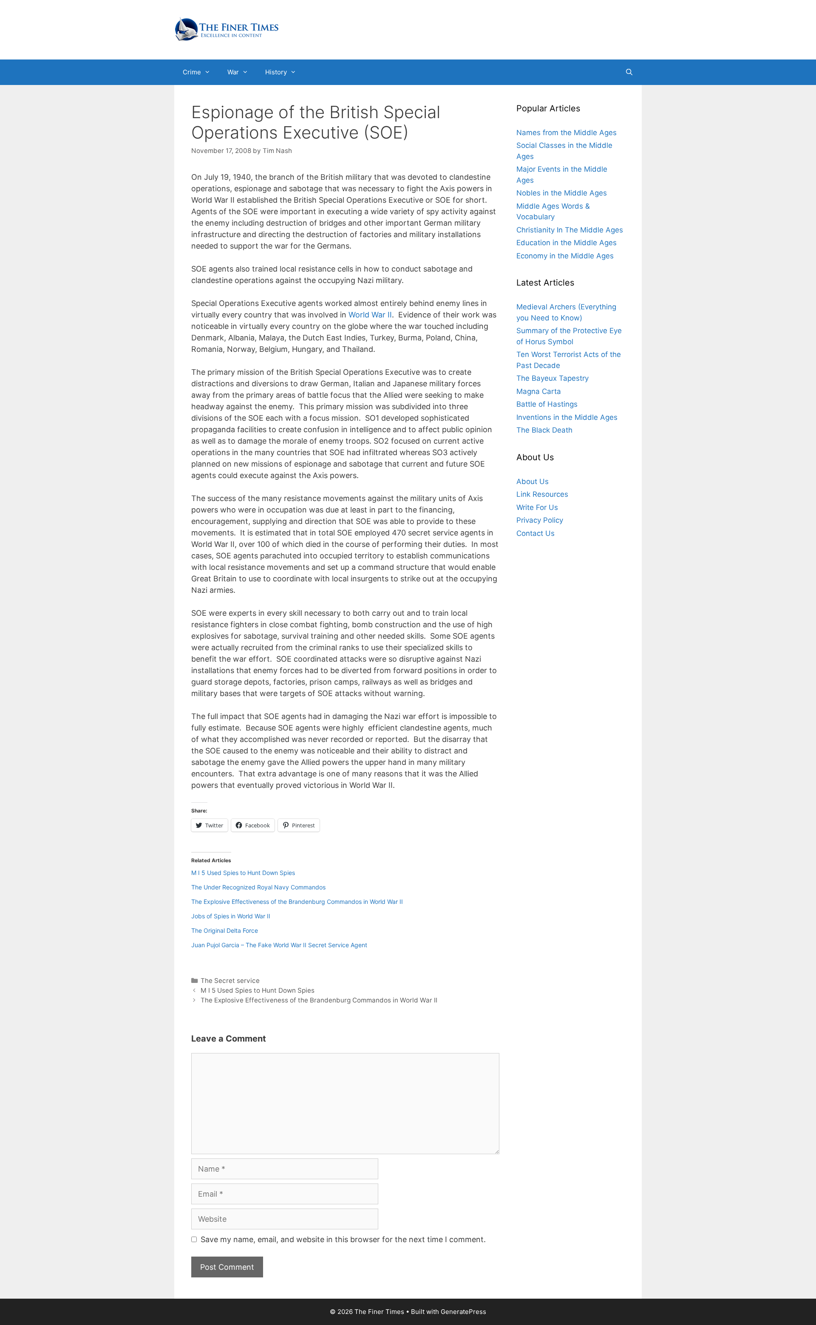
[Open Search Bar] (629, 72)
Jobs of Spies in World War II (230, 916)
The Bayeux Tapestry (552, 378)
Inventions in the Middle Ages (567, 417)
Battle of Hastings (547, 404)
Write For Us (537, 507)
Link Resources (542, 494)
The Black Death (544, 430)
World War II (370, 314)
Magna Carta (538, 391)
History (276, 72)
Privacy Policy (539, 520)
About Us (532, 481)
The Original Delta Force (224, 930)
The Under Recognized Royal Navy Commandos (258, 887)
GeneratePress (463, 1312)
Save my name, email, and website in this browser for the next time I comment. (343, 1239)
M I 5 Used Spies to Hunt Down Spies (243, 872)
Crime (192, 72)
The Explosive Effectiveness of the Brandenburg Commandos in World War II (297, 901)
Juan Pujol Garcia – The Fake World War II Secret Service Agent (279, 944)
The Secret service (230, 981)
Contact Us (535, 533)
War (233, 72)
